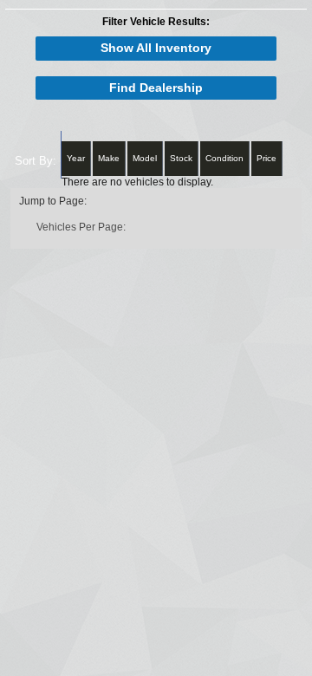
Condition (224, 158)
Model (145, 158)
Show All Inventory (156, 48)
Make (109, 158)
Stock (181, 158)
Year (76, 158)
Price (266, 158)
